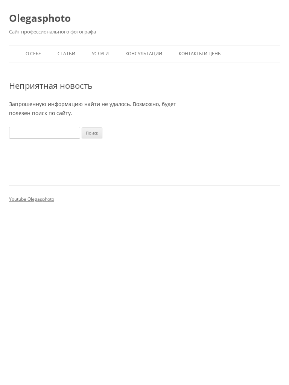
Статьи (66, 53)
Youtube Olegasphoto (31, 199)
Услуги (100, 53)
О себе (33, 53)
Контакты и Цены (200, 53)
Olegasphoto (40, 18)
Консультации (143, 53)
